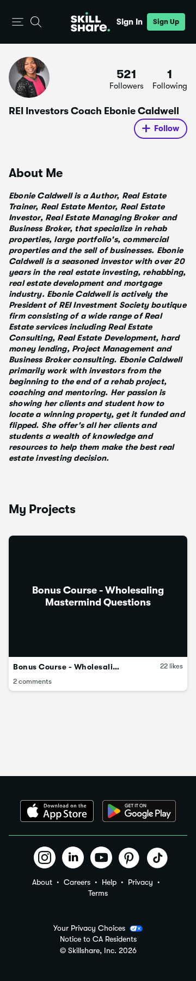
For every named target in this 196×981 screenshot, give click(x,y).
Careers (77, 882)
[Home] (90, 22)
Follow (166, 128)
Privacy (140, 882)
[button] (17, 22)
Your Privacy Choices (89, 928)
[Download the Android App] (139, 811)
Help (109, 882)
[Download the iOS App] (57, 811)
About (42, 882)
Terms (98, 893)
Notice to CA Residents (98, 939)
